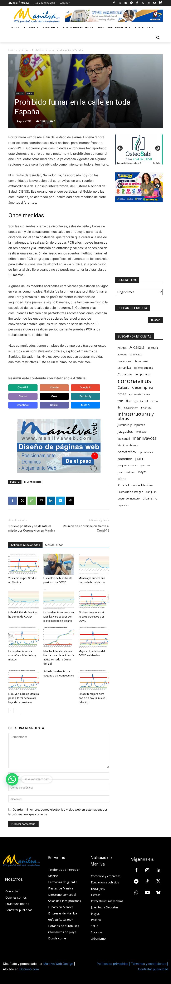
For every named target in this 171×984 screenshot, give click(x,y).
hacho (154, 400)
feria (120, 401)
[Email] (41, 501)
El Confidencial (32, 481)
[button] (158, 37)
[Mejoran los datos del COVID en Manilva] (94, 637)
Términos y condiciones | (149, 964)
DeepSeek (23, 404)
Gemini (23, 396)
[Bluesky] (160, 3)
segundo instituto (129, 498)
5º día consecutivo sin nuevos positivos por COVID (92, 616)
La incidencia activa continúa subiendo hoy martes (22, 655)
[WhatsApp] (148, 3)
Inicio (11, 50)
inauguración (130, 407)
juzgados (125, 431)
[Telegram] (131, 3)
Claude (54, 387)
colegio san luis (143, 368)
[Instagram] (119, 3)
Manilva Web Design (58, 964)
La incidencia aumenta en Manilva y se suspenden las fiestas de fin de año (58, 616)
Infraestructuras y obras (136, 416)
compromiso (143, 374)
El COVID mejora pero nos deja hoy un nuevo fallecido (92, 698)
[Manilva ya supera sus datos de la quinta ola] (94, 564)
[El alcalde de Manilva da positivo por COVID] (58, 564)
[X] (143, 3)
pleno (122, 479)
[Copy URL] (70, 501)
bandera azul (125, 361)
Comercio (125, 374)
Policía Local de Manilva (135, 485)
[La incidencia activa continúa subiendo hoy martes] (23, 637)
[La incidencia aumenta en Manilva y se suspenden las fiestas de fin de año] (58, 598)
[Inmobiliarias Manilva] (114, 16)
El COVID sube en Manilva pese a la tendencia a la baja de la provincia (23, 698)
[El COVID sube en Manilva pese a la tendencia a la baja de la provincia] (23, 679)
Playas (142, 472)
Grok (54, 396)
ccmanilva (124, 367)
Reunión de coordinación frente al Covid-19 (86, 528)
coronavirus (134, 381)
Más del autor (54, 545)
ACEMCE (122, 347)
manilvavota (145, 438)
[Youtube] (154, 3)
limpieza (141, 431)
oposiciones (146, 452)
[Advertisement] (139, 239)
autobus (122, 354)
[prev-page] (11, 710)
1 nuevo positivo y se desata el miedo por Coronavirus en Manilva (31, 528)
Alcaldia (137, 347)
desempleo (142, 387)
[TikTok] (137, 3)
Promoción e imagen (130, 492)
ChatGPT (23, 387)
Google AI (85, 387)
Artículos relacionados (25, 545)
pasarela (145, 465)
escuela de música (139, 394)
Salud (30, 93)
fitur (129, 401)
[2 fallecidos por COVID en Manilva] (23, 564)
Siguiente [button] (157, 148)
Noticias (23, 50)
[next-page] (17, 710)
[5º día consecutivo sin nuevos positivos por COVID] (94, 598)
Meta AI (85, 404)
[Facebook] (114, 3)
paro (140, 458)
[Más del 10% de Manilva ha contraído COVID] (23, 598)
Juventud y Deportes (131, 425)
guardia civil (141, 400)
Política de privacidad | (114, 964)
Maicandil (124, 439)
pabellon (125, 459)
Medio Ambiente (128, 445)
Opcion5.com (29, 969)
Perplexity (85, 396)
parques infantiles (128, 465)
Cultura (123, 387)
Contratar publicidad (153, 969)
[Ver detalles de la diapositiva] (139, 187)
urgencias (123, 505)
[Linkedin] (125, 3)
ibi (119, 407)
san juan (151, 492)
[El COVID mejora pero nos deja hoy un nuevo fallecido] (94, 679)
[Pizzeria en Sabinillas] (139, 149)
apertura (152, 347)
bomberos (141, 361)
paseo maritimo (126, 472)
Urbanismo (150, 498)
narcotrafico (127, 452)
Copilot (54, 404)
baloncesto (136, 354)
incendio (146, 407)
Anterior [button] (120, 148)
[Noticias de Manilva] (36, 15)
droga (122, 394)
